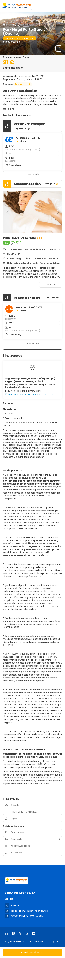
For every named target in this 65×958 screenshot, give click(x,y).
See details (33, 174)
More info (8, 108)
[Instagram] (27, 933)
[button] (8, 212)
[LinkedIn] (34, 933)
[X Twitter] (20, 933)
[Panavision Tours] (16, 880)
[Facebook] (13, 933)
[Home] (6, 933)
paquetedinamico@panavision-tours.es (29, 911)
